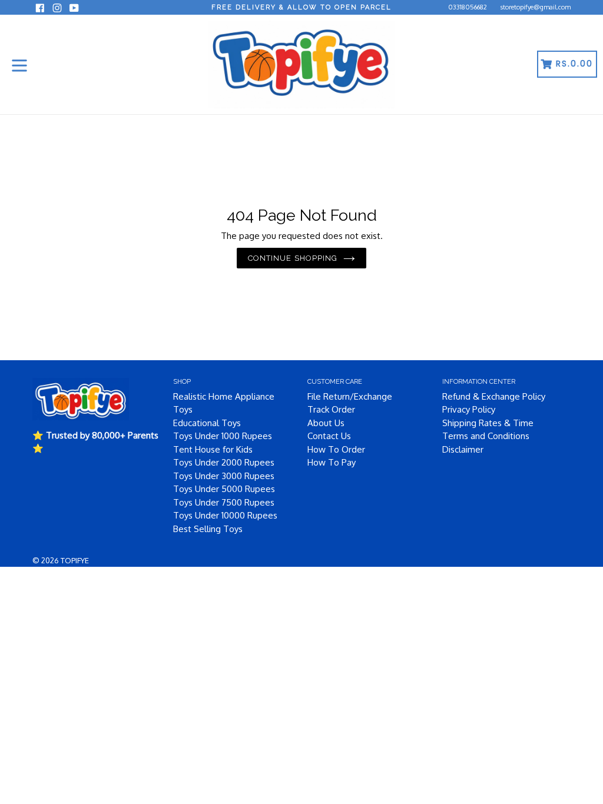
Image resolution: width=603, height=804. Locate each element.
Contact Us (329, 435)
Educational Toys (207, 422)
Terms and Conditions (485, 435)
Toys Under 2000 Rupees (223, 462)
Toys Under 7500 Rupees (223, 502)
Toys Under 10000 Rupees (225, 515)
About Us (325, 422)
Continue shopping (292, 258)
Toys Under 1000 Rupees (222, 435)
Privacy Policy (468, 409)
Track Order (331, 409)
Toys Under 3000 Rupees (223, 475)
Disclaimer (462, 449)
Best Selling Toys (208, 528)
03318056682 (467, 7)
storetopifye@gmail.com (536, 7)
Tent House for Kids (213, 449)
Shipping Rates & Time (488, 422)
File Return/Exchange (349, 396)
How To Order (336, 449)
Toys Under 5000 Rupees (224, 488)
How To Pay (331, 462)
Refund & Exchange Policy (493, 396)
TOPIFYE (75, 560)
